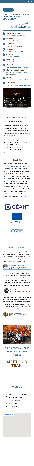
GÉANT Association (12, 166)
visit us (17, 386)
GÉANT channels (13, 33)
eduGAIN (9, 49)
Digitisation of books (15, 70)
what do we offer (17, 117)
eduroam (10, 39)
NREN (6, 135)
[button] (14, 93)
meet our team (17, 364)
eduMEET (10, 44)
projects (17, 160)
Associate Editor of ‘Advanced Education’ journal (17, 268)
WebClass (10, 60)
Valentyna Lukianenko (17, 265)
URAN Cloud (11, 65)
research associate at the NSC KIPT (20, 291)
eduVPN (9, 54)
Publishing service (14, 83)
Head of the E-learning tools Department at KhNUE (17, 315)
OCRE (8, 78)
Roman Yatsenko (15, 313)
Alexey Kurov (15, 290)
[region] (17, 98)
